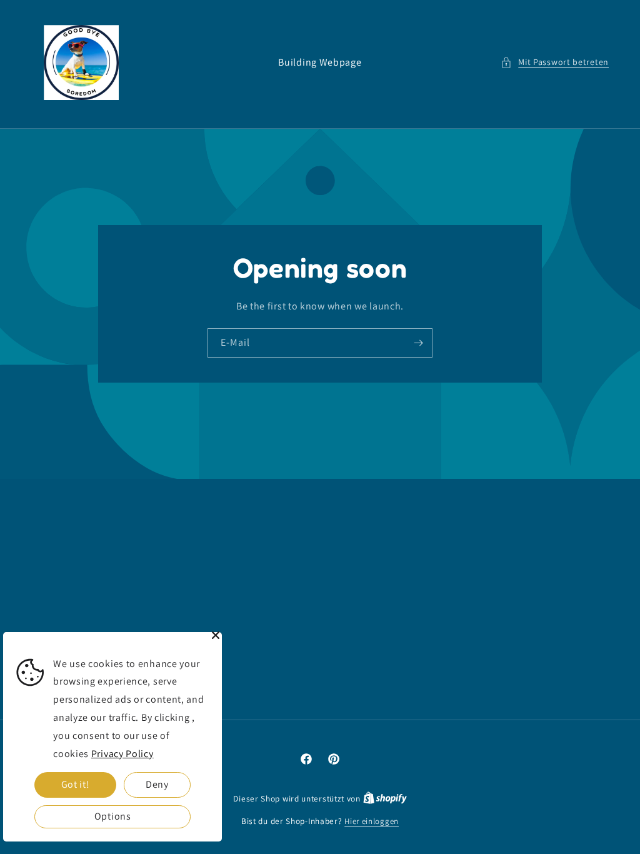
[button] (555, 62)
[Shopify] (385, 798)
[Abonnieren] (418, 343)
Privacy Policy (122, 753)
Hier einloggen (371, 821)
